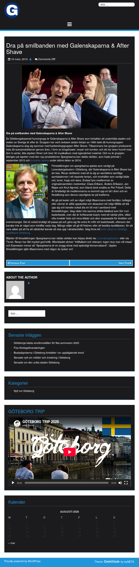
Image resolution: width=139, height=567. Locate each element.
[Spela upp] (13, 483)
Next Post (124, 263)
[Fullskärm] (126, 483)
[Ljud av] (120, 483)
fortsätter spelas (40, 160)
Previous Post (17, 263)
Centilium (112, 561)
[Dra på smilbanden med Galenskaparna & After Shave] (69, 96)
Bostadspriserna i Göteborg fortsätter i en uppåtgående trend (49, 352)
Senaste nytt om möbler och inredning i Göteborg (42, 357)
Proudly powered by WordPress (22, 561)
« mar (11, 543)
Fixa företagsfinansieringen (29, 348)
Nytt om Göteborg (24, 391)
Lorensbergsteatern (108, 238)
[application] (69, 451)
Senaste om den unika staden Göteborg (37, 362)
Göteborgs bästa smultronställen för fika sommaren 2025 (46, 343)
